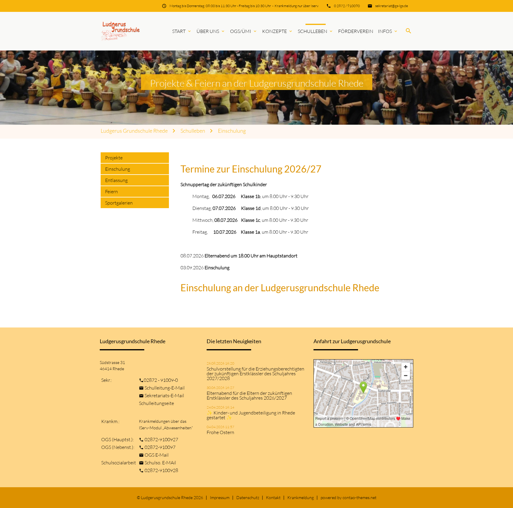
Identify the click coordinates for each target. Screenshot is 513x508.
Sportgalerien (119, 203)
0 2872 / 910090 (347, 6)
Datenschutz (247, 497)
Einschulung (232, 131)
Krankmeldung (300, 497)
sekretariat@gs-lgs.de (391, 6)
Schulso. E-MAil (160, 463)
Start (182, 31)
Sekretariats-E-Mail (164, 395)
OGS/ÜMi (243, 31)
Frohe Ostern (220, 432)
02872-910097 (160, 447)
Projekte (114, 158)
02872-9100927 (161, 439)
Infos (388, 31)
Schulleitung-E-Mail (165, 388)
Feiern (111, 191)
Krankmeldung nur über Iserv (297, 6)
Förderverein (355, 31)
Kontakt (273, 497)
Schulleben (315, 31)
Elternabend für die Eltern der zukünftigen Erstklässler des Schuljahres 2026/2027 (249, 395)
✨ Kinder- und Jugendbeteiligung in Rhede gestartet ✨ (251, 415)
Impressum (219, 497)
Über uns (211, 31)
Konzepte (277, 31)
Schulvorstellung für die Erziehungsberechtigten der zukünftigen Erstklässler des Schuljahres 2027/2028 (255, 373)
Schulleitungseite (156, 403)
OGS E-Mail (157, 455)
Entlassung (116, 180)
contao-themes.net (359, 497)
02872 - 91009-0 (161, 380)
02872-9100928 (161, 470)
